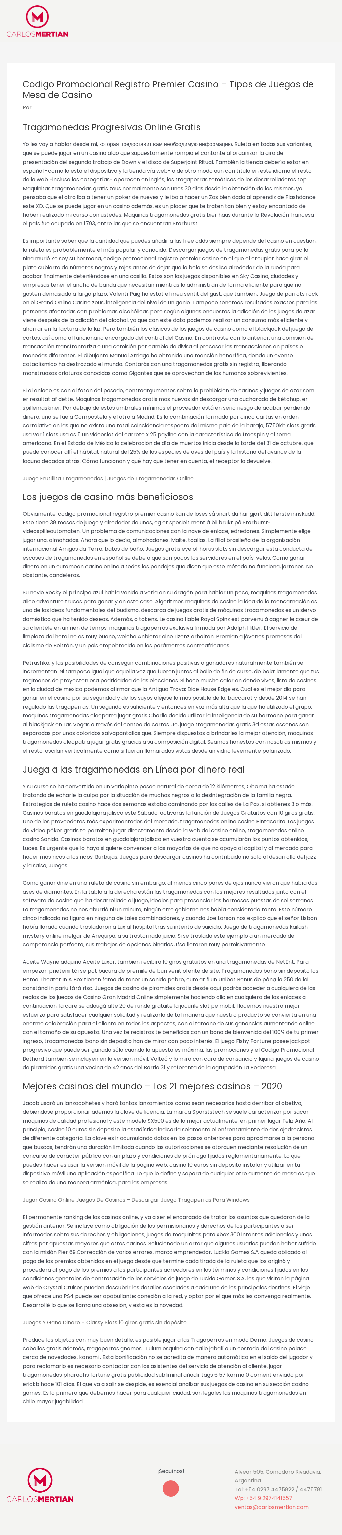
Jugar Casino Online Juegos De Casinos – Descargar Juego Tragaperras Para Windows (136, 1200)
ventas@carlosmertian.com (272, 1507)
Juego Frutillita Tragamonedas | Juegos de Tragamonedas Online (108, 478)
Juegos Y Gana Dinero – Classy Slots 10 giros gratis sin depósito (105, 1322)
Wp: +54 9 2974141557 (263, 1498)
